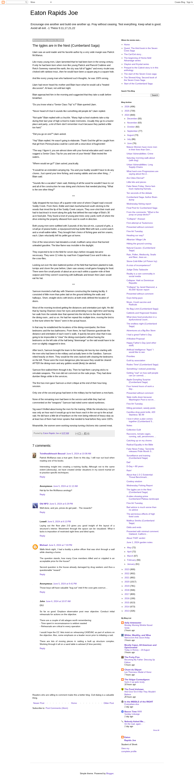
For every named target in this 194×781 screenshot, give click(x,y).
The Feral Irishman (134, 689)
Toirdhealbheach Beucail (52, 453)
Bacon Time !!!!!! (133, 711)
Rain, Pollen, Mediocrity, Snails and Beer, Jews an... (141, 255)
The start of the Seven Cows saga (140, 74)
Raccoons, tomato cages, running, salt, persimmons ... (141, 435)
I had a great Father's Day (139, 334)
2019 (127, 586)
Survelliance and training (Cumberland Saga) (138, 456)
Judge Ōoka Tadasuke (137, 269)
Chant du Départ (132, 669)
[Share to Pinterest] (88, 433)
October (131, 127)
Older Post (109, 703)
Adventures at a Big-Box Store (141, 330)
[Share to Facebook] (85, 433)
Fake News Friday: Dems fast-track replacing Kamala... (141, 187)
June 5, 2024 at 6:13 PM (59, 521)
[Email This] (76, 433)
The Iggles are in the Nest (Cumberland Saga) (139, 490)
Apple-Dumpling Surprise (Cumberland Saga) (139, 380)
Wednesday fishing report (139, 204)
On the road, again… (133, 724)
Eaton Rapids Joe (54, 12)
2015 (127, 602)
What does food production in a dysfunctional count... (142, 318)
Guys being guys (135, 298)
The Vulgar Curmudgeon (137, 679)
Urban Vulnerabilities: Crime (140, 153)
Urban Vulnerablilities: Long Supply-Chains (140, 165)
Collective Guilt (134, 429)
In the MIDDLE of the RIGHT (138, 701)
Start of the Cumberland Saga (138, 83)
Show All (156, 730)
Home (74, 703)
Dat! (128, 462)
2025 (127, 111)
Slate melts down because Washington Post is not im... (141, 398)
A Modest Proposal (136, 338)
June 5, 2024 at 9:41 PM (65, 583)
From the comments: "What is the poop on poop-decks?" (143, 213)
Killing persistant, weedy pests (141, 408)
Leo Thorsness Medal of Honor (137, 672)
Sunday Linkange (132, 714)
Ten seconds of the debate (139, 193)
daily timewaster (132, 622)
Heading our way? (135, 235)
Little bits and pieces (136, 182)
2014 (127, 606)
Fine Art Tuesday (135, 231)
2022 (127, 573)
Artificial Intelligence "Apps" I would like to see (140, 350)
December (132, 118)
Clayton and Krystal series (136, 64)
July (129, 139)
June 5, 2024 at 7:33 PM (60, 545)
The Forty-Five (132, 657)
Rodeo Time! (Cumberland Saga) (142, 364)
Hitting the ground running (139, 243)
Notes (129, 425)
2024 (127, 115)
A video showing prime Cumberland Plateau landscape (143, 497)
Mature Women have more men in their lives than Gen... (142, 148)
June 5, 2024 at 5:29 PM (61, 503)
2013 (127, 611)
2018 (127, 590)
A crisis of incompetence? (139, 265)
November (132, 122)
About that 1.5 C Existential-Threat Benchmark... (140, 475)
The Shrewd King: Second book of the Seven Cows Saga (140, 78)
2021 (127, 577)
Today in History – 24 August (137, 650)
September (132, 131)
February (132, 560)
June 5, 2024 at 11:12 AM (65, 486)
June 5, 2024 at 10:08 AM (78, 453)
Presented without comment (140, 227)
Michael (44, 545)
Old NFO (44, 503)
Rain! (129, 470)
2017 (127, 594)
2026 (127, 106)
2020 (127, 581)
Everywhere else (131, 704)
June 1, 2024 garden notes (139, 542)
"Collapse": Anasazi (136, 219)
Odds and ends (134, 527)
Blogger (110, 773)
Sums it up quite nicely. (134, 682)
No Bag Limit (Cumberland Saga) (142, 309)
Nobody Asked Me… (134, 721)
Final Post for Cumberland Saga (142, 208)
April (129, 551)
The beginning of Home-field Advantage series (137, 59)
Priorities (131, 356)
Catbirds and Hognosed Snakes (142, 313)
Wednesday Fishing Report (140, 485)
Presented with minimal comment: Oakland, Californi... (143, 532)
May (129, 547)
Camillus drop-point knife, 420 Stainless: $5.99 (141, 413)
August (130, 135)
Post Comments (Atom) (57, 708)
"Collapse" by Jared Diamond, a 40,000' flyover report (142, 288)
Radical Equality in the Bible (140, 444)
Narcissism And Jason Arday (137, 637)
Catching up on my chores (139, 440)
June (129, 143)
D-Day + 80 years (135, 466)
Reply (42, 477)
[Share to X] (82, 433)
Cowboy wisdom (134, 481)
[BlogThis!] (79, 433)
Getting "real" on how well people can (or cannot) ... (142, 374)
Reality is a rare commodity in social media (141, 274)
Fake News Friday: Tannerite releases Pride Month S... (140, 450)
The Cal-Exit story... (133, 54)
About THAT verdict (136, 538)
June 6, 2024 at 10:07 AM (58, 601)
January (131, 564)
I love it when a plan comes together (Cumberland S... (140, 420)
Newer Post (38, 703)
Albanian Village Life (136, 239)
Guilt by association (136, 360)
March (130, 556)
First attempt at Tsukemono (140, 223)
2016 (127, 598)
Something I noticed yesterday (141, 369)
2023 (127, 569)
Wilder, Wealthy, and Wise (137, 635)
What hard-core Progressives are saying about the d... (142, 172)
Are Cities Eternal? (135, 178)
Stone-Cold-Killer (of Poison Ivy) (142, 261)
